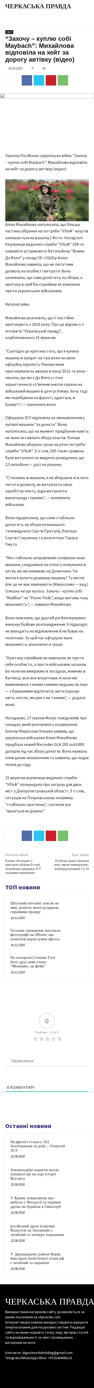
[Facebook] (27, 80)
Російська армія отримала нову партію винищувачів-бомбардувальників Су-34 (71, 865)
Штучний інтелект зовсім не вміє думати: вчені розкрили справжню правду (34, 907)
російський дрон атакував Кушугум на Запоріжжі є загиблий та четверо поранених (37, 1230)
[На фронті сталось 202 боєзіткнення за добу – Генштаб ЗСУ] (78, 1149)
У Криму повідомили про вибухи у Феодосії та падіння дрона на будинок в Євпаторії (35, 1202)
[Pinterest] (51, 80)
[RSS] (47, 1367)
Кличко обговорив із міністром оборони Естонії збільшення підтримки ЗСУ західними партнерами (23, 867)
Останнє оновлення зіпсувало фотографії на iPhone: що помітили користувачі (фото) (35, 934)
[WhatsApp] (63, 80)
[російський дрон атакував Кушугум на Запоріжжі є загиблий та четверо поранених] (78, 1233)
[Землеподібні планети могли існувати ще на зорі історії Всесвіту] (78, 1177)
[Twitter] (39, 80)
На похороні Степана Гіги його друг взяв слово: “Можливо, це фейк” (32, 961)
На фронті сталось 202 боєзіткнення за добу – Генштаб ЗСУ (37, 1146)
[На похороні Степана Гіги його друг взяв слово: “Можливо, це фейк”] (74, 963)
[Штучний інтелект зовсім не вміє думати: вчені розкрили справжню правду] (74, 909)
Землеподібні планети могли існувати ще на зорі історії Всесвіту (34, 1174)
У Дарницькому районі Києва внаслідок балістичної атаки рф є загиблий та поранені (37, 1258)
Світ (9, 32)
